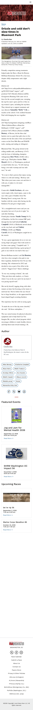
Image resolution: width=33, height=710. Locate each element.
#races (18, 381)
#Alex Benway (7, 364)
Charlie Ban (8, 39)
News (3, 24)
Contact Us (17, 667)
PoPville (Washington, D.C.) (16, 690)
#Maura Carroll (21, 377)
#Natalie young (7, 381)
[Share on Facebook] (8, 391)
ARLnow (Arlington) (16, 677)
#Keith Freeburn (19, 368)
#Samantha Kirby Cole (10, 385)
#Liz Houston (21, 373)
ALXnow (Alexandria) (16, 680)
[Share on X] (14, 391)
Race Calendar (16, 657)
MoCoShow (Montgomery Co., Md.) (16, 687)
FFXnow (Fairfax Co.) (16, 684)
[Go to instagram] (21, 652)
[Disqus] (16, 562)
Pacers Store (16, 670)
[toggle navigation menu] (30, 2)
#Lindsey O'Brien (8, 373)
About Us (16, 663)
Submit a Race (16, 660)
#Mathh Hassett (8, 377)
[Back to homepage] (5, 2)
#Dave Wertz (7, 368)
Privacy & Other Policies (16, 673)
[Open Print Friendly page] (24, 391)
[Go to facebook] (16, 652)
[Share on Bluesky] (19, 391)
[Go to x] (11, 652)
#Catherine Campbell (22, 364)
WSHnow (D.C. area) (16, 694)
